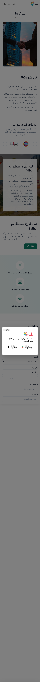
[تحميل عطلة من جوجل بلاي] (26, 347)
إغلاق (6, 330)
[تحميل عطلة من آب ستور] (12, 347)
